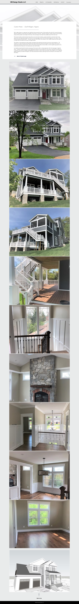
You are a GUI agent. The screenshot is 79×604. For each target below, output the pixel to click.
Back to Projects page (21, 56)
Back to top (39, 598)
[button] (39, 86)
